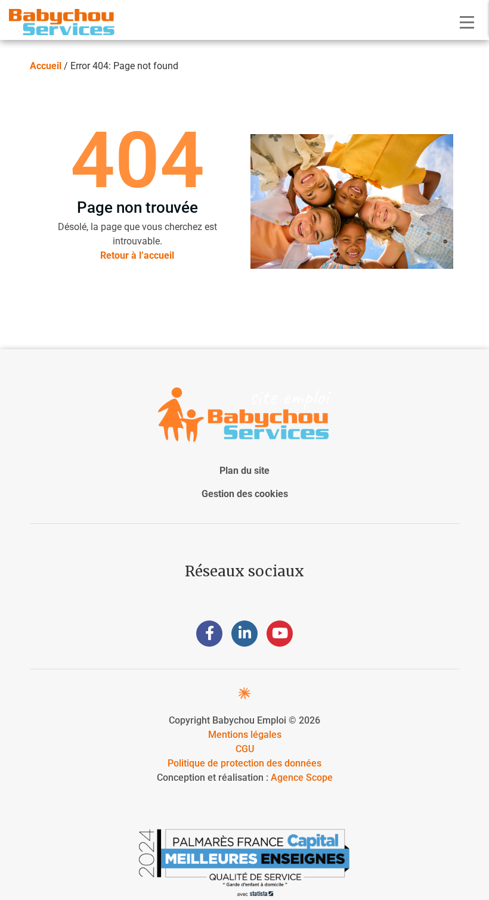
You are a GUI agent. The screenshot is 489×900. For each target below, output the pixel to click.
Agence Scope (302, 777)
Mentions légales (244, 734)
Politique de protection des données (244, 763)
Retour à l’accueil (137, 255)
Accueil (45, 66)
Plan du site (244, 470)
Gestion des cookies (245, 493)
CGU (245, 749)
